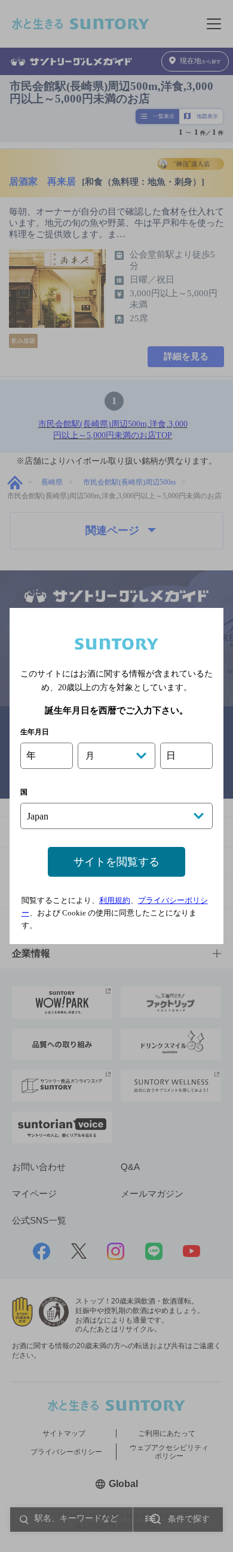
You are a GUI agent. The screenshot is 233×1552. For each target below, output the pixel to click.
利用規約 (114, 900)
